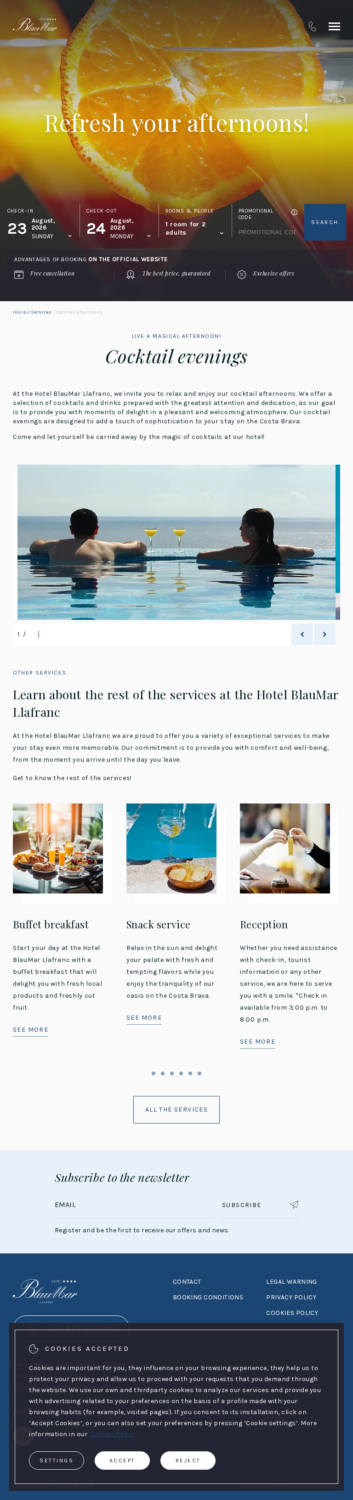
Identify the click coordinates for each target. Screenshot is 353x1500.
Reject (188, 1460)
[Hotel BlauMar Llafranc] (35, 26)
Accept (122, 1460)
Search (324, 222)
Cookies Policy (112, 1434)
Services (41, 312)
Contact (187, 1282)
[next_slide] (325, 634)
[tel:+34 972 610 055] (312, 26)
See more (30, 1030)
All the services (176, 1109)
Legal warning (291, 1282)
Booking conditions (208, 1297)
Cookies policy (292, 1313)
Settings (57, 1460)
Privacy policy (291, 1297)
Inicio (19, 312)
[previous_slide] (302, 634)
